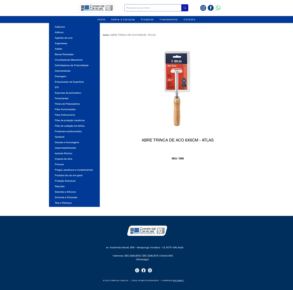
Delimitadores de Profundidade (72, 65)
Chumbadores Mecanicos (69, 59)
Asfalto (58, 48)
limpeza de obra (63, 158)
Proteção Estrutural (65, 180)
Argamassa (61, 43)
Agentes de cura (63, 37)
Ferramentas (62, 98)
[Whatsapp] (218, 8)
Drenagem (60, 76)
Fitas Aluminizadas (65, 109)
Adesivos (60, 26)
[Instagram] (150, 270)
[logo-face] (211, 8)
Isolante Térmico (63, 153)
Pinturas (59, 164)
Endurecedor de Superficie (69, 81)
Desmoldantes (63, 70)
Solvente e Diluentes (66, 197)
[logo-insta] (203, 8)
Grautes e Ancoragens (67, 142)
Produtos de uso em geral (69, 175)
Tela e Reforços (63, 202)
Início (106, 34)
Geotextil (59, 136)
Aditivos (59, 32)
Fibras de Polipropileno (67, 103)
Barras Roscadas (64, 54)
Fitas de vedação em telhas (70, 125)
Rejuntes (60, 186)
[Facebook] (143, 270)
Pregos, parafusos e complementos (74, 169)
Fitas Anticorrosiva (65, 114)
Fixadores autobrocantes (68, 131)
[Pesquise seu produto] (184, 7)
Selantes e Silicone (65, 191)
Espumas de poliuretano (68, 92)
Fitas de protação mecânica (70, 120)
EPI (57, 87)
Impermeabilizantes (65, 147)
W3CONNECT (178, 280)
